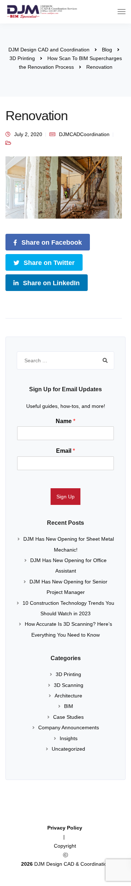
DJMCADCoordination (84, 134)
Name (65, 421)
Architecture (68, 696)
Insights (69, 738)
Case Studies (68, 717)
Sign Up (65, 496)
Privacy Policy (65, 828)
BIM (68, 706)
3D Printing (68, 674)
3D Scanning (68, 685)
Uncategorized (68, 749)
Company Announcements (68, 727)
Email (65, 451)
